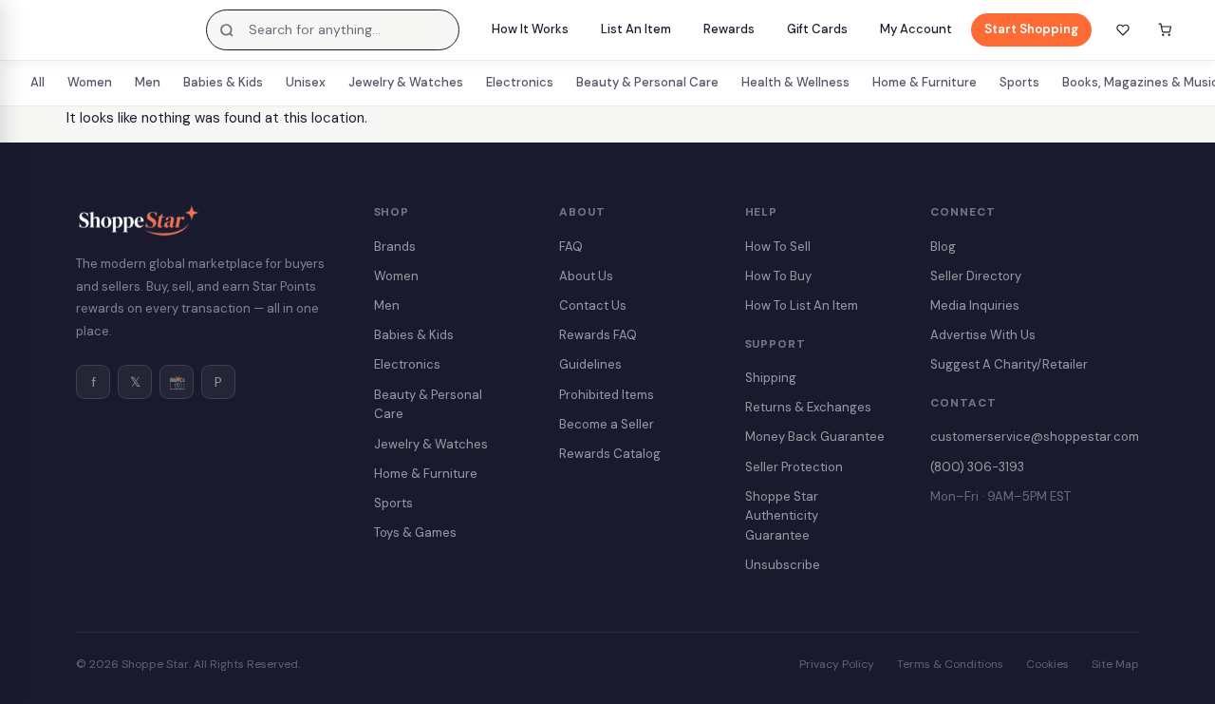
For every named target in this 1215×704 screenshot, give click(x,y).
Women (89, 82)
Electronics (519, 82)
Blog (943, 246)
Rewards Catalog (610, 454)
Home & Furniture (924, 82)
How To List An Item (801, 305)
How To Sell (778, 246)
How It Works (530, 29)
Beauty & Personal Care (647, 82)
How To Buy (778, 276)
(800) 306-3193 (977, 467)
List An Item (636, 29)
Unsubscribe (782, 565)
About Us (586, 276)
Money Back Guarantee (815, 436)
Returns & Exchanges (808, 407)
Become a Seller (606, 424)
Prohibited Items (606, 395)
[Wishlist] (1123, 30)
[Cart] (1165, 30)
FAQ (571, 246)
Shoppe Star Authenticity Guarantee (781, 516)
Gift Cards (817, 29)
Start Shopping (1031, 29)
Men (147, 82)
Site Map (1115, 664)
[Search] (226, 30)
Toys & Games (415, 532)
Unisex (306, 82)
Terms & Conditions (950, 664)
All (37, 82)
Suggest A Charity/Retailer (1009, 364)
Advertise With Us (983, 335)
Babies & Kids (223, 82)
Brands (395, 246)
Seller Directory (975, 276)
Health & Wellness (795, 82)
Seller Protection (794, 467)
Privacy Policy (836, 664)
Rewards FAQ (598, 335)
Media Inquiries (974, 305)
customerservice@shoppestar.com (1034, 436)
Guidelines (590, 364)
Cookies (1047, 664)
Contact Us (592, 305)
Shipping (770, 378)
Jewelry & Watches (405, 82)
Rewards (729, 29)
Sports (1019, 82)
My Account (916, 29)
